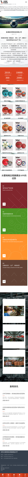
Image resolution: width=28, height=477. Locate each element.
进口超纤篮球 (7, 118)
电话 (8, 475)
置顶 (25, 475)
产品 (3, 475)
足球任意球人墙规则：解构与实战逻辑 (14, 423)
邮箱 (14, 475)
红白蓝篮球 (20, 118)
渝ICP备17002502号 (5, 467)
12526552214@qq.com (8, 456)
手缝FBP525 (21, 135)
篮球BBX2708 (7, 135)
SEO (2, 470)
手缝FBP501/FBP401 (7, 152)
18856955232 (10, 454)
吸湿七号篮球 (7, 101)
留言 (19, 475)
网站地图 (2, 469)
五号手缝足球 (21, 170)
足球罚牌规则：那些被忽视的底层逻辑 (14, 393)
